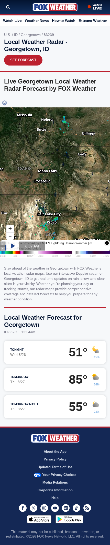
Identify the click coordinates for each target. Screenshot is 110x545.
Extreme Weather (93, 21)
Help (55, 498)
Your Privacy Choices (59, 475)
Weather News (37, 21)
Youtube (55, 508)
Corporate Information (55, 490)
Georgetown (31, 35)
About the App (55, 452)
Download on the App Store (39, 519)
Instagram (44, 508)
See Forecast (23, 60)
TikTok (76, 508)
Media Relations (55, 482)
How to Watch (63, 21)
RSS (87, 508)
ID (16, 35)
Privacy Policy (55, 459)
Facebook (23, 508)
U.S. (8, 35)
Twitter (33, 508)
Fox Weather (55, 7)
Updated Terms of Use (55, 467)
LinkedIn (66, 508)
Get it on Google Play (69, 519)
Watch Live (12, 21)
